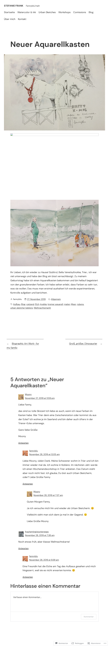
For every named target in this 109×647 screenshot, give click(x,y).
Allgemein (56, 299)
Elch (37, 304)
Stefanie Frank (13, 5)
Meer (73, 304)
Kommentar (89, 616)
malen (67, 304)
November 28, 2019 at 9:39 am (44, 559)
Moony (28, 394)
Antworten (23, 442)
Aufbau (16, 304)
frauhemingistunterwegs (37, 531)
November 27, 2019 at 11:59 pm (40, 398)
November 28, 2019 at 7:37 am (48, 495)
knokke (43, 304)
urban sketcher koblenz (21, 307)
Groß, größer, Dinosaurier (83, 343)
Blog (23, 304)
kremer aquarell (55, 304)
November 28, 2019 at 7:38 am (39, 535)
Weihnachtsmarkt (42, 307)
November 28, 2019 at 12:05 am (44, 454)
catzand (30, 304)
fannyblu (33, 450)
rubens (80, 304)
